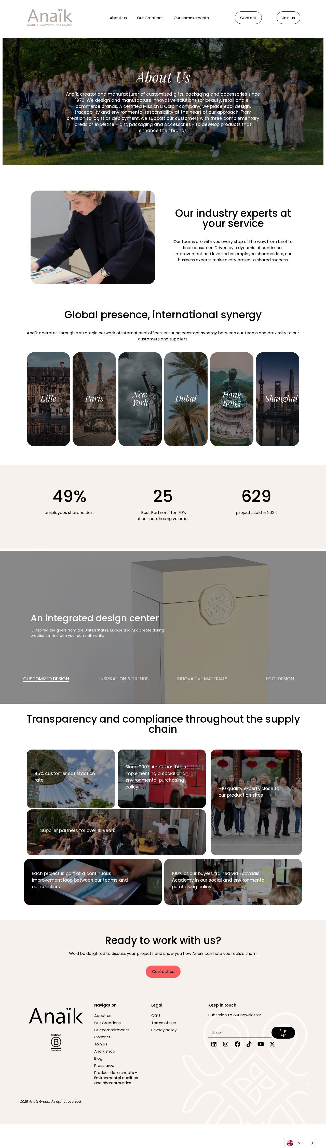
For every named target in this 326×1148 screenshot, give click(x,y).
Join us (100, 1044)
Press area (104, 1065)
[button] (46, 686)
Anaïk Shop (104, 1051)
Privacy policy (163, 1029)
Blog (98, 1058)
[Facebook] (237, 1044)
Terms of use (163, 1022)
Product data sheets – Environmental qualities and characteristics (116, 1077)
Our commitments (191, 17)
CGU (155, 1015)
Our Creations (150, 17)
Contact (102, 1037)
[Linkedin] (214, 1044)
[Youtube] (260, 1044)
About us (118, 17)
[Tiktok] (249, 1044)
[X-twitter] (272, 1044)
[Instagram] (226, 1044)
